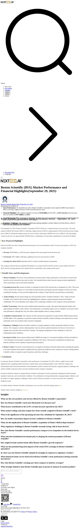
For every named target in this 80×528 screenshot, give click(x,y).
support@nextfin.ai (7, 526)
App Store (6, 504)
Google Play (16, 504)
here (60, 385)
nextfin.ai (25, 390)
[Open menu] (1, 178)
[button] (42, 174)
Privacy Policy (32, 511)
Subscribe (4, 513)
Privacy (3, 523)
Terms (23, 511)
